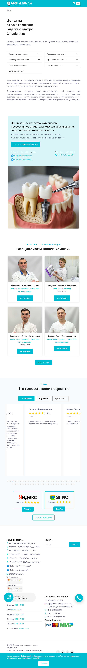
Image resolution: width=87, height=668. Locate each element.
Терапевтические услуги (18, 54)
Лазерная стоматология (56, 54)
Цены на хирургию (16, 71)
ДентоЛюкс (12, 648)
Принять (43, 663)
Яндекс (9, 413)
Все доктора (43, 363)
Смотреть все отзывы (43, 517)
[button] (8, 481)
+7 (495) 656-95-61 (17, 554)
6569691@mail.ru (16, 574)
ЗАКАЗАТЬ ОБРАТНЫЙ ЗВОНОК (25, 144)
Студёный (43, 398)
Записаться (25, 298)
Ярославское (60, 398)
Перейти (28, 509)
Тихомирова (26, 398)
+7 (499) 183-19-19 (17, 562)
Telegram (14, 566)
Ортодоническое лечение (57, 59)
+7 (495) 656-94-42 (17, 558)
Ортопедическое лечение (19, 59)
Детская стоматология (56, 65)
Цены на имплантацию (18, 65)
